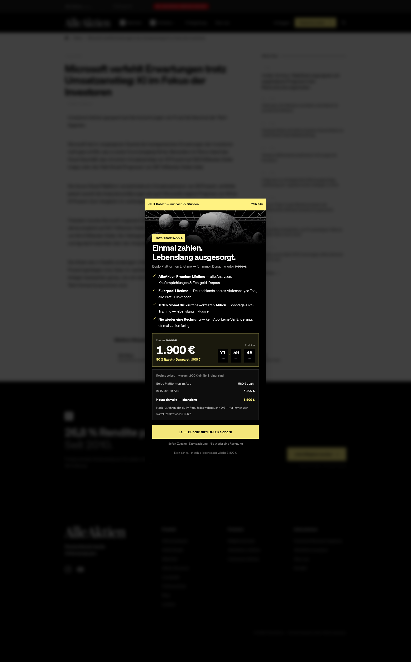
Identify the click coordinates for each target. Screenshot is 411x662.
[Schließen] (259, 214)
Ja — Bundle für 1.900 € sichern (205, 431)
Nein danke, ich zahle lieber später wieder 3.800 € (205, 453)
